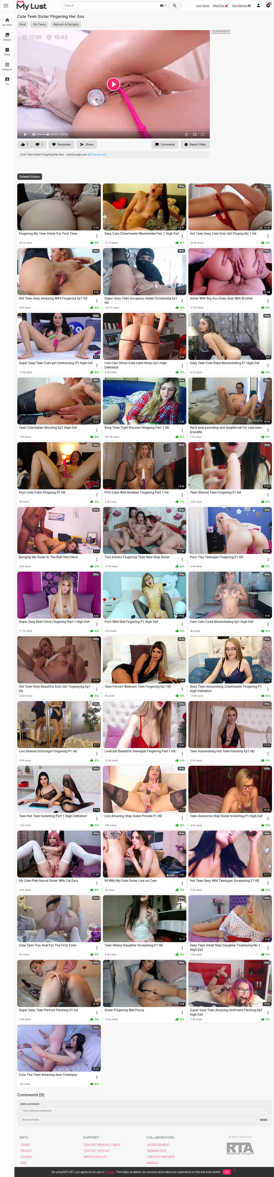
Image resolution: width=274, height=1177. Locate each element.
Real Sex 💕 (220, 5)
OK (227, 1172)
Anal (22, 24)
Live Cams (202, 5)
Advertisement (158, 1144)
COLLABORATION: (160, 1137)
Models (152, 1163)
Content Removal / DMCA (102, 1144)
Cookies (26, 1157)
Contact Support (97, 1151)
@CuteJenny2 (97, 154)
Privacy (26, 1151)
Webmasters (156, 1151)
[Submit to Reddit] (193, 35)
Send (263, 1119)
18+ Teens (39, 24)
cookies (110, 1172)
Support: (91, 1137)
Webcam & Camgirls (66, 24)
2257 (23, 1163)
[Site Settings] (268, 6)
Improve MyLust (96, 1157)
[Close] (234, 1171)
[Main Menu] (5, 5)
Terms (25, 1144)
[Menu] (259, 6)
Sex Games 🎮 (241, 5)
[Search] (174, 6)
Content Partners (161, 1157)
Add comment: (30, 1104)
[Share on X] (202, 35)
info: (24, 1137)
